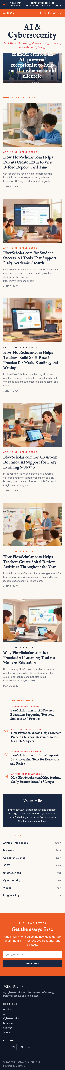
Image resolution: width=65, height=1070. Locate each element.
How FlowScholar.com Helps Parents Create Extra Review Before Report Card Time (28, 162)
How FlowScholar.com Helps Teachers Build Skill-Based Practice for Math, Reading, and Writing (30, 360)
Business (8, 1023)
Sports (6, 1032)
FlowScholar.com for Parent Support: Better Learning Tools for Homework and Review (34, 760)
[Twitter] (45, 12)
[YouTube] (54, 12)
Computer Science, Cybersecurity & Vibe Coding (32, 4)
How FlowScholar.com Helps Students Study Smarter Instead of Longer (36, 780)
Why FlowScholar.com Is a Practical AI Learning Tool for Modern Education (29, 657)
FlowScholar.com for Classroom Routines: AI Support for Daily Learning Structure (30, 462)
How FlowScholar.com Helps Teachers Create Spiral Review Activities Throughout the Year (29, 562)
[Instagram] (49, 12)
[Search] (60, 12)
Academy (8, 1009)
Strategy (8, 1027)
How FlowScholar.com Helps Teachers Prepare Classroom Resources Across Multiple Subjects (36, 737)
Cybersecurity (11, 1018)
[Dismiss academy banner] (61, 4)
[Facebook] (40, 12)
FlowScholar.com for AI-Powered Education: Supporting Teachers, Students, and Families (32, 715)
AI (4, 1013)
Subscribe (32, 963)
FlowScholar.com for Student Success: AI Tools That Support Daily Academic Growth (29, 258)
